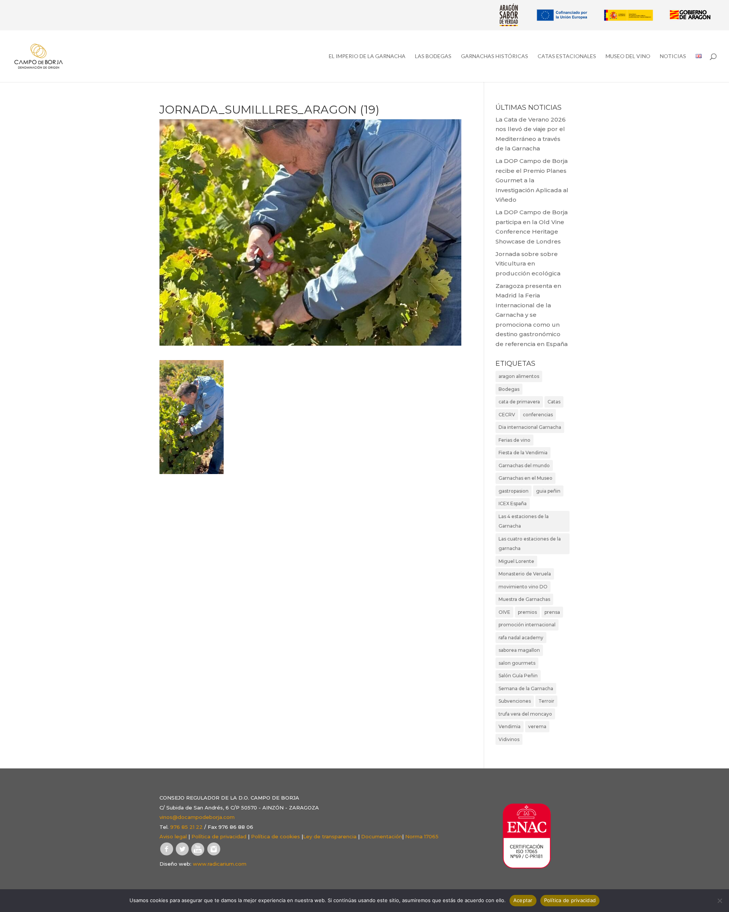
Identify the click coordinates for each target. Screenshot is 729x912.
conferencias (538, 414)
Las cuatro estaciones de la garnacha (530, 544)
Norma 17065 (422, 836)
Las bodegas (433, 56)
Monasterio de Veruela (525, 574)
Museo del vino (628, 56)
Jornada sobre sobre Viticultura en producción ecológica (527, 263)
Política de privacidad (218, 836)
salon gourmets (517, 663)
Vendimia (510, 726)
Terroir (546, 701)
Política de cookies (275, 836)
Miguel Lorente (516, 561)
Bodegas (509, 389)
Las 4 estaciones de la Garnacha (524, 521)
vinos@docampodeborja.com (197, 817)
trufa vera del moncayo (525, 714)
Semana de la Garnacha (526, 688)
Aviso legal (173, 836)
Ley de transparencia (330, 836)
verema (537, 726)
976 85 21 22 (186, 827)
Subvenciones (515, 701)
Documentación (381, 836)
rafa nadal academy (521, 637)
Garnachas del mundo (524, 465)
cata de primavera (519, 402)
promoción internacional (527, 624)
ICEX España (513, 503)
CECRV (507, 414)
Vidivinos (509, 739)
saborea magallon (519, 650)
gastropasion (514, 491)
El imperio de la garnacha (367, 56)
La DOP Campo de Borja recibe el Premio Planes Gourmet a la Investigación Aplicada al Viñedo (531, 180)
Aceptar (523, 900)
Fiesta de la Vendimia (523, 452)
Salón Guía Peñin (518, 675)
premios (527, 612)
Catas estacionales (567, 56)
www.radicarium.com (219, 864)
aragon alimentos (519, 376)
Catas (554, 402)
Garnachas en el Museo (525, 478)
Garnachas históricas (494, 56)
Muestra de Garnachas (524, 599)
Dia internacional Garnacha (530, 427)
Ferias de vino (514, 440)
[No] (719, 900)
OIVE (504, 612)
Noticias (673, 56)
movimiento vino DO (523, 587)
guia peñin (548, 491)
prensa (552, 612)
